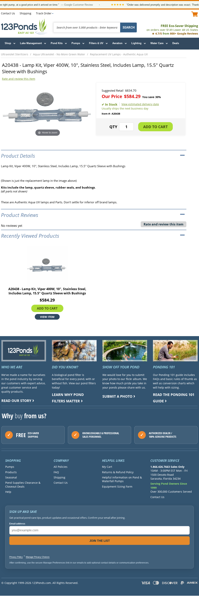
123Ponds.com (24, 26)
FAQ (56, 472)
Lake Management (31, 43)
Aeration (117, 43)
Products (11, 472)
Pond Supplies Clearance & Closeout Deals (22, 484)
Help (8, 492)
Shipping (25, 13)
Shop (8, 43)
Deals (175, 43)
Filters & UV (96, 43)
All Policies (60, 467)
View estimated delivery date (140, 104)
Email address (17, 523)
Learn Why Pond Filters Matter (68, 397)
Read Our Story (16, 400)
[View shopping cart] (194, 14)
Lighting (136, 43)
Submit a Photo (117, 396)
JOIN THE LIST (99, 540)
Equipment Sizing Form (117, 486)
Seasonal (11, 477)
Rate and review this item (18, 79)
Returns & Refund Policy (118, 472)
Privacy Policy (16, 557)
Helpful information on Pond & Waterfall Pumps (122, 479)
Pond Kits (57, 43)
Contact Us (8, 13)
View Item (47, 317)
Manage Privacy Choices (38, 557)
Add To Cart (47, 308)
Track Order (43, 13)
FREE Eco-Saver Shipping (172, 28)
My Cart (107, 467)
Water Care (156, 43)
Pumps (76, 43)
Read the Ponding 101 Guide (173, 397)
